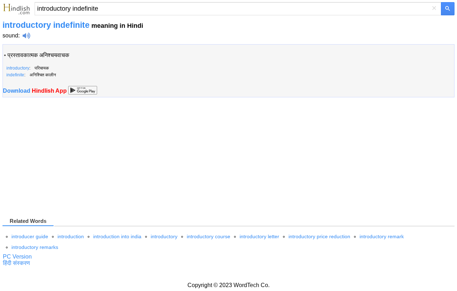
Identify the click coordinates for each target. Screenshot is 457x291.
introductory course (208, 236)
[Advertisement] (62, 160)
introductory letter (259, 236)
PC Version (17, 257)
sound (10, 35)
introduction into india (117, 236)
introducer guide (29, 236)
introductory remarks (34, 247)
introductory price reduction (319, 236)
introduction (70, 236)
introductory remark (382, 236)
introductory (164, 236)
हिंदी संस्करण (16, 263)
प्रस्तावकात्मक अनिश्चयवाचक (38, 55)
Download (35, 91)
